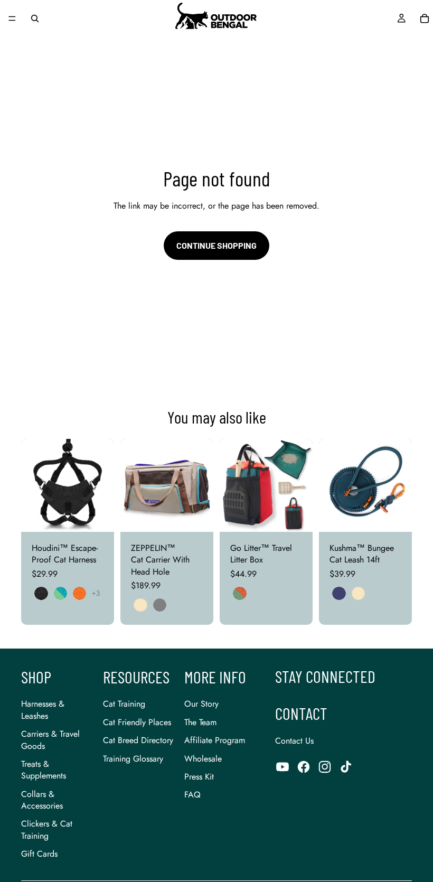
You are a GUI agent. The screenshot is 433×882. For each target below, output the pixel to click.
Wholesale (203, 759)
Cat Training (124, 704)
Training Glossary (133, 759)
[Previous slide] (32, 485)
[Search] (34, 18)
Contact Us (294, 741)
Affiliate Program (214, 740)
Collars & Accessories (42, 800)
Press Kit (199, 777)
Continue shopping (216, 245)
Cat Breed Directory (138, 740)
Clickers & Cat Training (46, 829)
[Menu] (12, 18)
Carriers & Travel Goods (50, 740)
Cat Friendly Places (137, 722)
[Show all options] (96, 593)
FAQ (192, 795)
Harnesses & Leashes (42, 709)
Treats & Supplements (43, 770)
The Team (200, 722)
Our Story (201, 704)
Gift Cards (39, 854)
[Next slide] (102, 485)
